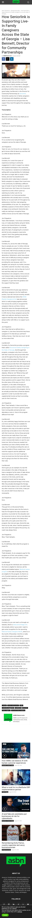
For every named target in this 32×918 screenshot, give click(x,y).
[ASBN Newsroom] (8, 718)
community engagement (8, 707)
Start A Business (6, 10)
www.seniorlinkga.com (20, 624)
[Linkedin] (12, 59)
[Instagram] (9, 904)
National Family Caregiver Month (12, 631)
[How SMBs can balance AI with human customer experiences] (16, 750)
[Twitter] (7, 59)
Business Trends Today (7, 765)
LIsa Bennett (18, 707)
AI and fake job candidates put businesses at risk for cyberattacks (14, 816)
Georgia (4, 705)
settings (19, 912)
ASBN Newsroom (7, 55)
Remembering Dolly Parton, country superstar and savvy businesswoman (13, 845)
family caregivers (6, 710)
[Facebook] (3, 59)
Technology (5, 792)
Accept (5, 915)
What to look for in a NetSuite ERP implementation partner (16, 788)
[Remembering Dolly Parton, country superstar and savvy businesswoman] (16, 833)
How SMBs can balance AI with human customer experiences (14, 762)
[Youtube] (28, 904)
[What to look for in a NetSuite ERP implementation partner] (16, 777)
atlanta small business (13, 705)
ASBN (21, 705)
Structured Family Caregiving (18, 710)
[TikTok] (18, 904)
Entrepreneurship (15, 10)
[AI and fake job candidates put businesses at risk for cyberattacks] (16, 804)
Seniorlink (22, 93)
